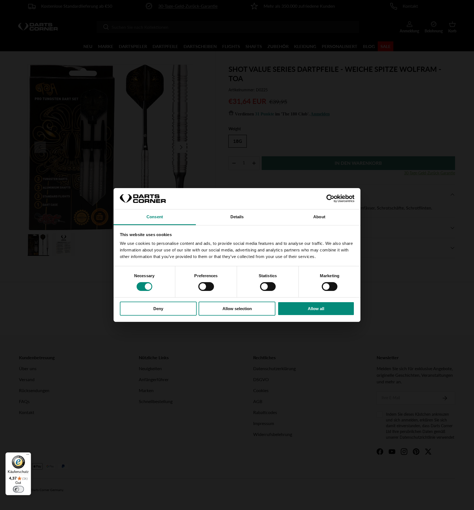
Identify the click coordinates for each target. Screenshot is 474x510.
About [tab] (319, 216)
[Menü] (27, 455)
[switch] (206, 286)
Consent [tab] (154, 216)
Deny (158, 308)
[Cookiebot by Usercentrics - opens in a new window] (330, 198)
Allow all (316, 308)
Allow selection (237, 308)
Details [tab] (237, 216)
